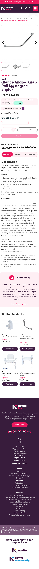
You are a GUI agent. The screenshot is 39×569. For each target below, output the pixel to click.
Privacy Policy (19, 455)
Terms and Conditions (19, 453)
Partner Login (19, 483)
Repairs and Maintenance (19, 504)
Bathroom (12, 147)
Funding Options (19, 451)
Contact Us (19, 478)
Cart (19, 444)
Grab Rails (27, 19)
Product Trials (19, 460)
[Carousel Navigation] (19, 42)
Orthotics (19, 506)
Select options (27, 349)
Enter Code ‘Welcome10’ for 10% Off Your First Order (20, 2)
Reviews (18, 154)
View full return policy (19, 304)
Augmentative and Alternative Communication (19, 497)
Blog (19, 439)
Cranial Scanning (19, 510)
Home (3, 19)
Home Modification (17, 19)
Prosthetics (19, 508)
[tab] (7, 154)
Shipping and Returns (19, 449)
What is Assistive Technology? (19, 476)
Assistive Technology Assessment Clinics (19, 500)
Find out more (19, 425)
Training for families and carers (19, 515)
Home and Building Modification (19, 502)
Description (7, 154)
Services (19, 492)
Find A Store (19, 447)
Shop (8, 19)
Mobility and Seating (19, 513)
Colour (15, 118)
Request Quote (19, 457)
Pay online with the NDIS (19, 473)
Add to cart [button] (10, 349)
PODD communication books (19, 495)
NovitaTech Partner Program (19, 487)
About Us (19, 471)
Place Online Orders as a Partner (19, 485)
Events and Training (19, 463)
